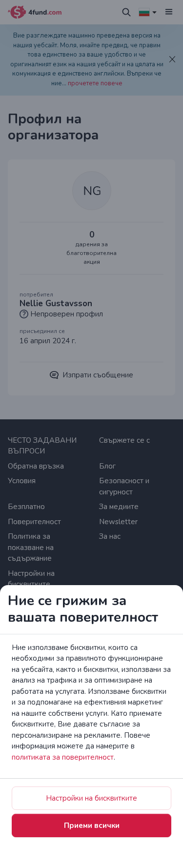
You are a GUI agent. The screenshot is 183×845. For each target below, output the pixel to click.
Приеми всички (92, 825)
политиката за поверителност (63, 757)
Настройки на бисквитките (91, 798)
